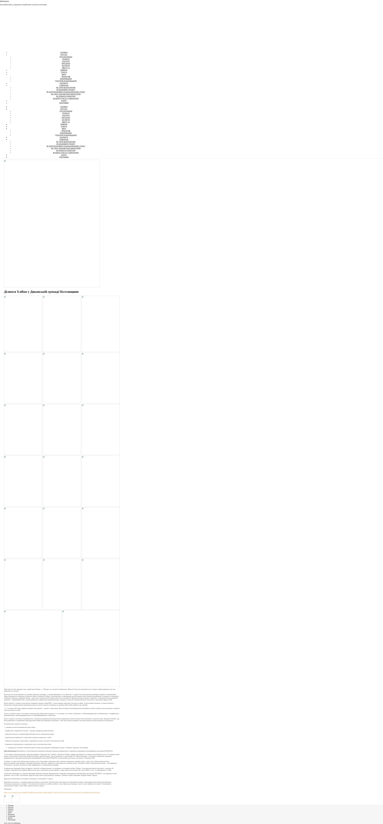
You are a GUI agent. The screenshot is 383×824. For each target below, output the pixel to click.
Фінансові (66, 77)
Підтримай (64, 103)
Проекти (66, 59)
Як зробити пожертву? (66, 96)
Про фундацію (66, 57)
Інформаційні (66, 79)
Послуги (66, 61)
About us (66, 68)
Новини (63, 70)
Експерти (66, 66)
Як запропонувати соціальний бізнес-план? (66, 92)
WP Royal (17, 823)
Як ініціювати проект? (65, 90)
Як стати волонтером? (66, 87)
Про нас (63, 55)
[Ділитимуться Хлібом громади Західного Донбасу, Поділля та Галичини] (15, 802)
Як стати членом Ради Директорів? (66, 94)
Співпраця (63, 85)
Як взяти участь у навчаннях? (66, 98)
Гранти (64, 72)
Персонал (66, 63)
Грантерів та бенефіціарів (66, 81)
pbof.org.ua (4, 1)
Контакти (64, 83)
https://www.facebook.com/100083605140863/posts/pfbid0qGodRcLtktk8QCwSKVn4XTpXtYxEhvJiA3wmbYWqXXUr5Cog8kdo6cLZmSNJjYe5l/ (52, 792)
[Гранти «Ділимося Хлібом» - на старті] (8, 802)
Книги (64, 101)
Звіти (64, 74)
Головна (64, 52)
